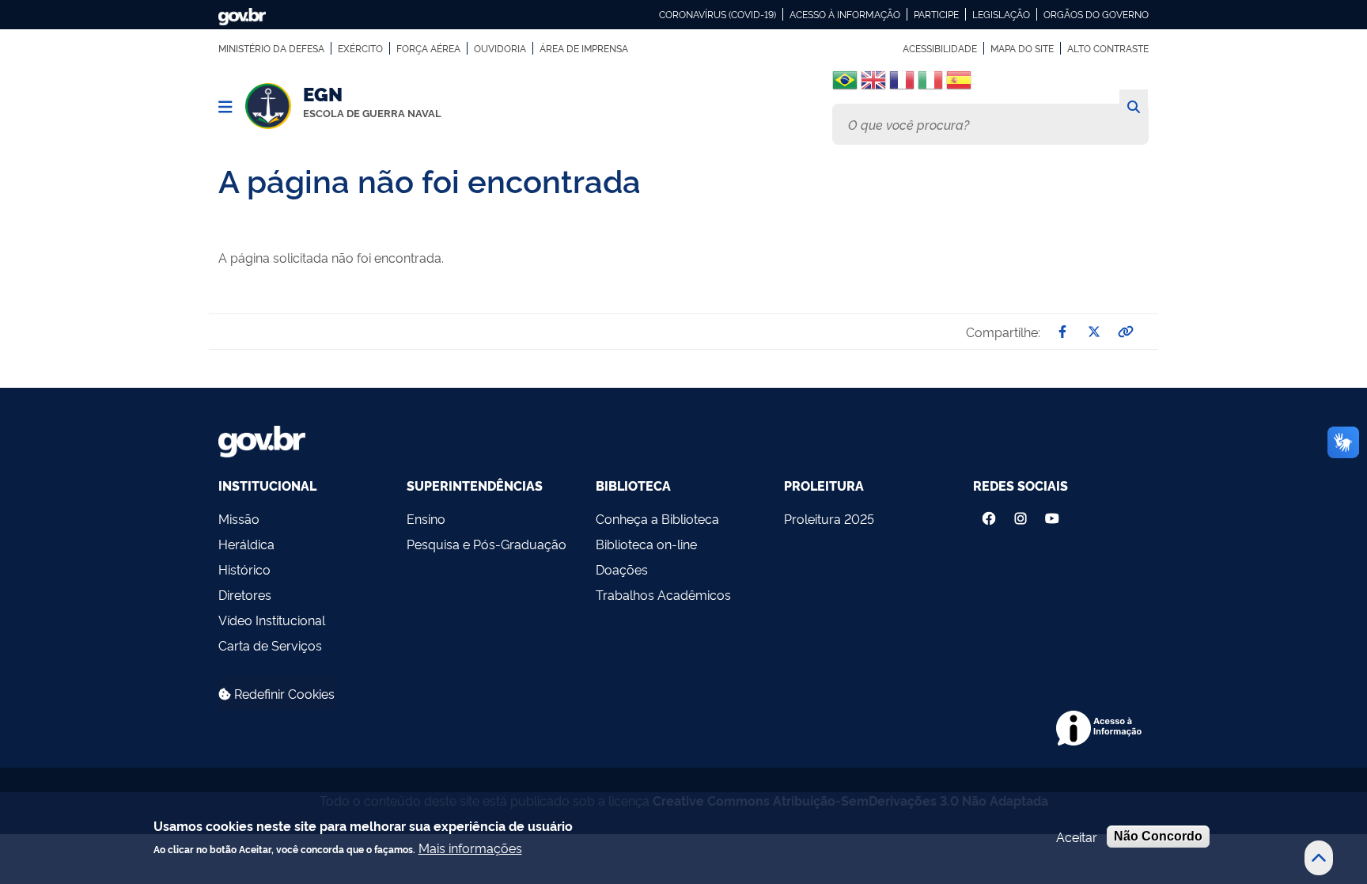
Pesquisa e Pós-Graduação (486, 543)
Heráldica (246, 543)
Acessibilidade (940, 48)
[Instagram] (1020, 514)
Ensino (426, 518)
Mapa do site (1022, 48)
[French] (901, 85)
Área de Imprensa (584, 48)
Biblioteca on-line (646, 543)
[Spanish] (958, 85)
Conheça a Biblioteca (657, 518)
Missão (238, 518)
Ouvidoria (500, 48)
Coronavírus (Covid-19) (717, 14)
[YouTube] (1053, 514)
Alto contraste (1108, 48)
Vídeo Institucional (271, 619)
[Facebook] (989, 514)
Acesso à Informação (845, 14)
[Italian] (930, 85)
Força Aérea (428, 48)
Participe (936, 14)
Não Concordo (1158, 836)
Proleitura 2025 (829, 518)
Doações (622, 569)
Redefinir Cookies (283, 693)
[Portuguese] (845, 80)
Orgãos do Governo (1096, 14)
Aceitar (1076, 836)
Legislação (1001, 14)
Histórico (244, 569)
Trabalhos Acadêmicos (663, 594)
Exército (360, 48)
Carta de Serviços (270, 645)
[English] (873, 85)
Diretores (244, 594)
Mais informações (470, 847)
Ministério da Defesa (271, 48)
